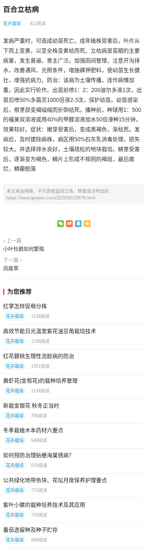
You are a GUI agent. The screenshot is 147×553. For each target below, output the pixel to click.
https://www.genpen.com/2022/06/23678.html (50, 197)
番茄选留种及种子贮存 (30, 530)
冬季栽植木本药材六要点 (33, 430)
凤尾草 (10, 268)
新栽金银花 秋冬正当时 (31, 406)
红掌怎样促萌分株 (25, 306)
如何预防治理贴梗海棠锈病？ (38, 455)
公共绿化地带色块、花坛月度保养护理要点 (55, 480)
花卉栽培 (12, 23)
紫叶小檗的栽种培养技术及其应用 (44, 505)
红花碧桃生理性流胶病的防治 (38, 356)
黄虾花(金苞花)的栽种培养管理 (40, 381)
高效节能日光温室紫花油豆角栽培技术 (49, 331)
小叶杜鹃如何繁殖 (23, 249)
